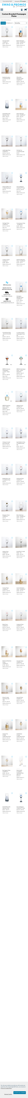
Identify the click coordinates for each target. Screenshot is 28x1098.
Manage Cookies (8, 1094)
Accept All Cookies (19, 1092)
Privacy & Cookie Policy (6, 1088)
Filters (3, 23)
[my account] (22, 9)
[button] (7, 1)
